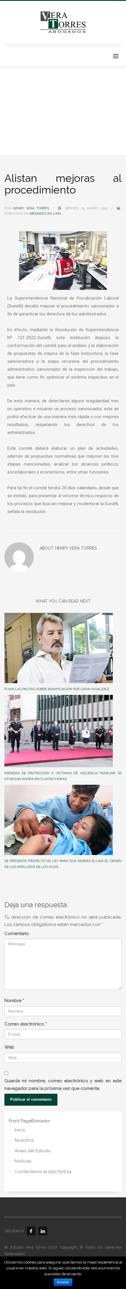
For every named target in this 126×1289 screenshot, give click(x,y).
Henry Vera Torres (32, 208)
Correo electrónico (25, 1024)
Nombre (14, 1000)
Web (9, 1047)
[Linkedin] (42, 1231)
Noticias (23, 1161)
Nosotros (24, 1140)
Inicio (20, 1130)
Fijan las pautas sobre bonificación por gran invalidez (56, 689)
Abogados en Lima (45, 214)
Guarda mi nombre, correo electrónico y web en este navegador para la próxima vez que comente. (63, 1084)
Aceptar (63, 1282)
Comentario (16, 933)
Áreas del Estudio (33, 1150)
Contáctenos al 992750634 (43, 1171)
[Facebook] (31, 1231)
